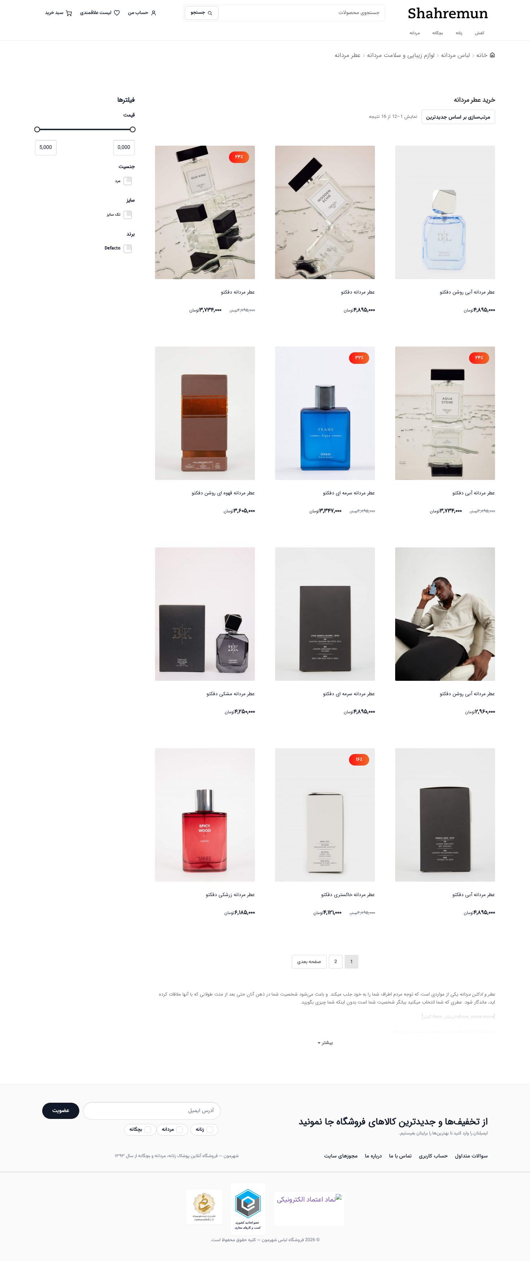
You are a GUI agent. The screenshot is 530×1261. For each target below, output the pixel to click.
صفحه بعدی (309, 962)
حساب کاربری (433, 1156)
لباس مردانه (455, 55)
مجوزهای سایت (341, 1156)
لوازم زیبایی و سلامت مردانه (400, 55)
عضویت (60, 1110)
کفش (479, 33)
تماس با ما (400, 1156)
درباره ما (373, 1156)
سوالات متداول (471, 1156)
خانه (481, 55)
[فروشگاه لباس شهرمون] (448, 13)
